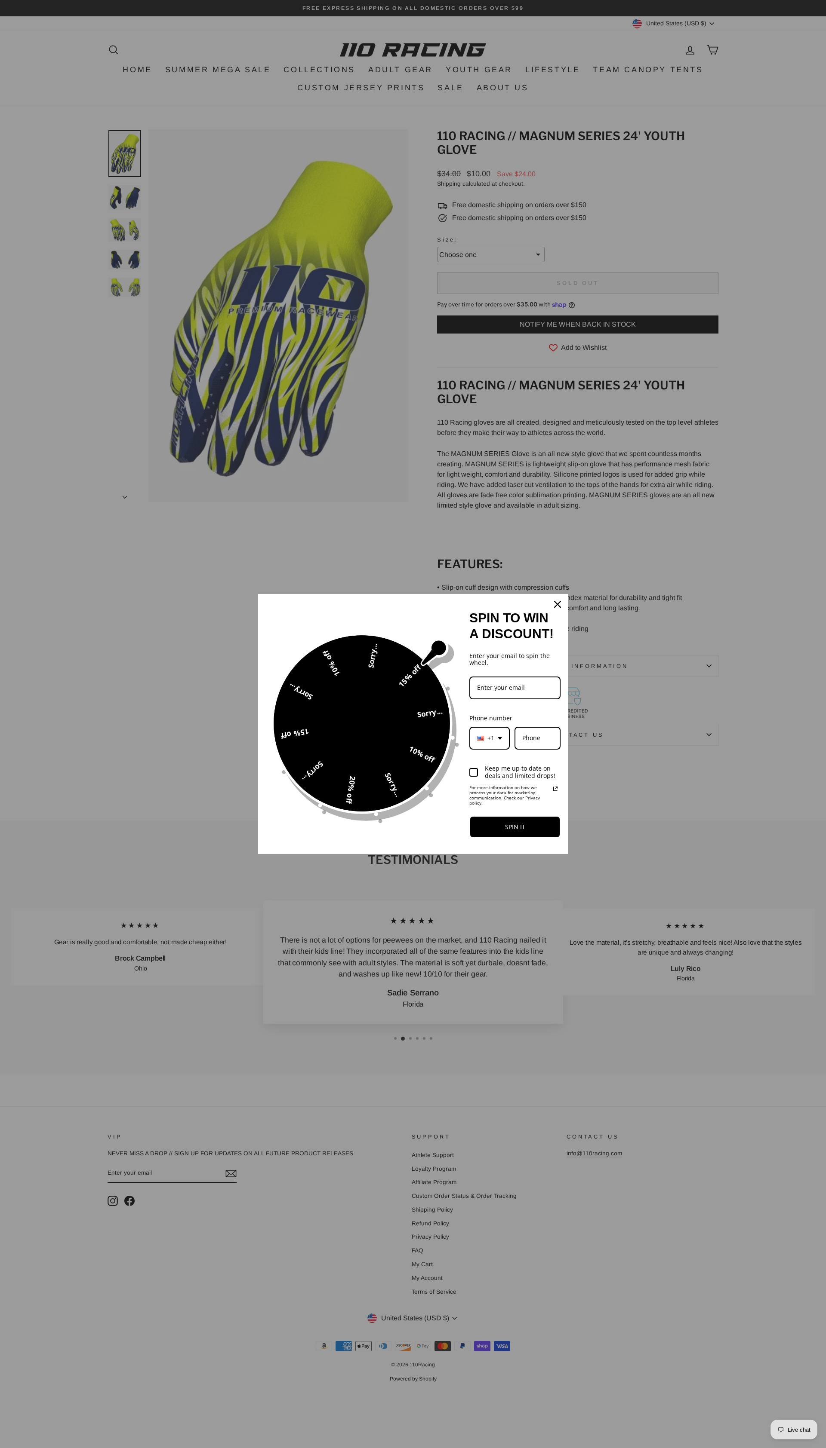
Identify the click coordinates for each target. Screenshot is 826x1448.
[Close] (557, 604)
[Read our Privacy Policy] (555, 789)
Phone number (490, 718)
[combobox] (489, 738)
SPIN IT (515, 827)
